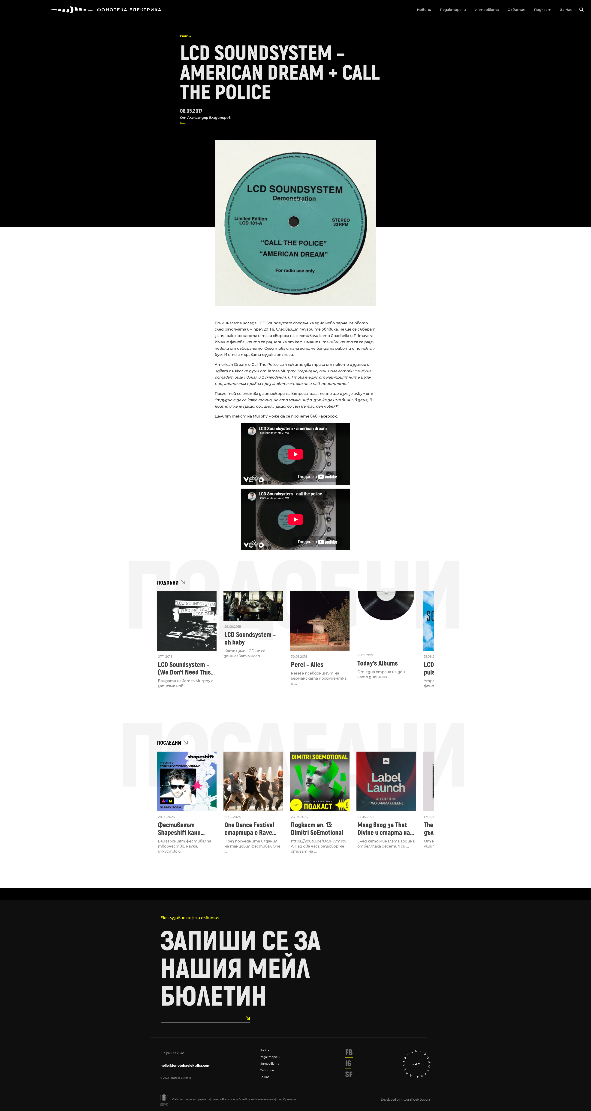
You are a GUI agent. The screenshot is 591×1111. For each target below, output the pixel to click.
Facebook (327, 416)
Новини (265, 1050)
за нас (566, 9)
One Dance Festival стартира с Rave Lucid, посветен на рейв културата (250, 828)
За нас (264, 1077)
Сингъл (185, 36)
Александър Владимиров (209, 118)
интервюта (487, 9)
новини (424, 9)
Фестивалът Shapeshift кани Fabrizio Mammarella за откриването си (185, 828)
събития (516, 9)
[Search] (581, 10)
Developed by (391, 1099)
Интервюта (269, 1063)
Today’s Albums (377, 663)
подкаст (542, 9)
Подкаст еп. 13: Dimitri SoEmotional (317, 828)
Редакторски (270, 1057)
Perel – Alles (307, 665)
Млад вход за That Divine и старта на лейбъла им (383, 828)
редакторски (453, 9)
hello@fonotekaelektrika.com (185, 1065)
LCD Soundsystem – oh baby (250, 638)
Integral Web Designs (416, 1099)
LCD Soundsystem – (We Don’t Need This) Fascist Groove (185, 668)
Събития (267, 1070)
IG (348, 1063)
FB (349, 1052)
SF (349, 1074)
